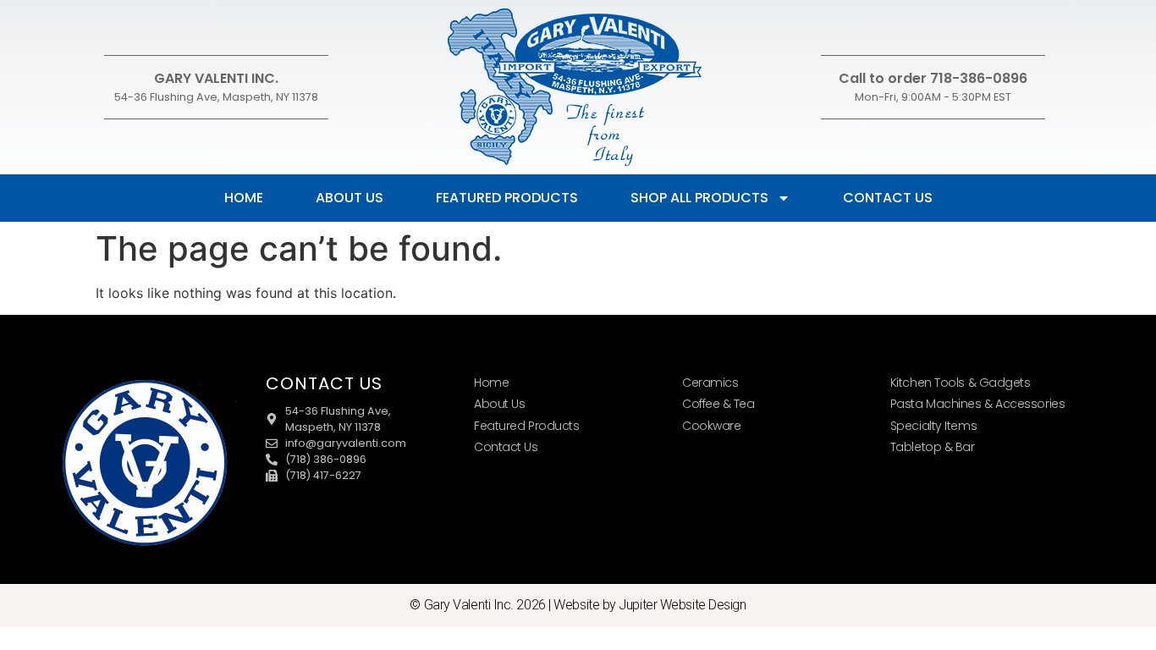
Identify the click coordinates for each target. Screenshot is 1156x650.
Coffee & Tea (718, 403)
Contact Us (888, 197)
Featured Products (507, 197)
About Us (349, 197)
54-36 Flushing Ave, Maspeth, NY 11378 (216, 97)
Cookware (711, 425)
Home (243, 197)
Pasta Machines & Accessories (977, 403)
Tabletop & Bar (932, 446)
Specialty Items (933, 425)
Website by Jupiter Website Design (649, 605)
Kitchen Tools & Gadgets (960, 382)
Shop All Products (699, 197)
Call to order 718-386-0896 (933, 78)
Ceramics (710, 382)
